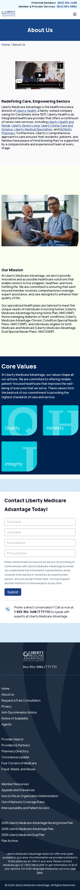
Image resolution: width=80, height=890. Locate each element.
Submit (12, 592)
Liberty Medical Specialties (33, 129)
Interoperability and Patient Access (25, 808)
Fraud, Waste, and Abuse (18, 769)
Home (5, 45)
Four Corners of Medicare (19, 763)
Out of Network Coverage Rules (23, 802)
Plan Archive (9, 841)
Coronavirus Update (15, 757)
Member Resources (15, 784)
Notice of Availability (14, 718)
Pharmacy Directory (14, 751)
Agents (6, 724)
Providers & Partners (15, 745)
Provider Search (12, 739)
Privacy (6, 706)
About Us (7, 694)
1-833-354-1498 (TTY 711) (32, 612)
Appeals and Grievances (18, 790)
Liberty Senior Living (26, 126)
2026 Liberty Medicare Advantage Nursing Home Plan (37, 823)
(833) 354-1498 (67, 2)
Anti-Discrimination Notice (19, 712)
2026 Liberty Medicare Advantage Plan (27, 829)
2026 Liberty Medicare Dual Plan (23, 835)
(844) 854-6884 (67, 6)
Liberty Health (26, 111)
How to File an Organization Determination (29, 796)
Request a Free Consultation (21, 700)
